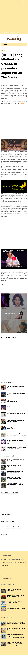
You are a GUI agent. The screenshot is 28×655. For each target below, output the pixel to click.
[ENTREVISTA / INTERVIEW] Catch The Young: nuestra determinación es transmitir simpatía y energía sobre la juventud (16, 636)
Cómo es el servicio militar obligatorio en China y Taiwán (14, 478)
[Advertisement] (14, 17)
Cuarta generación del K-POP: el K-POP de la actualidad (16, 387)
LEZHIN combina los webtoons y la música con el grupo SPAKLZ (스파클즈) (16, 607)
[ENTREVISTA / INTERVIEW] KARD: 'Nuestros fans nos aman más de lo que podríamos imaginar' (15, 644)
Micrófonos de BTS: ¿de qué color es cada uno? (16, 414)
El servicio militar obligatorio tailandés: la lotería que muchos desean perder (15, 484)
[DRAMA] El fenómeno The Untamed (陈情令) (17, 394)
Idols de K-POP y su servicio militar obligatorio (15, 460)
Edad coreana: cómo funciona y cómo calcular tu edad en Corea (16, 407)
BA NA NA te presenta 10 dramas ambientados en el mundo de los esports (15, 442)
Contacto (4, 569)
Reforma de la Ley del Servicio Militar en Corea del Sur (14, 466)
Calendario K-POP (7, 578)
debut (3, 50)
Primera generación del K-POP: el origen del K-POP (15, 427)
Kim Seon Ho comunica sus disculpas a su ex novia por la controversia (16, 448)
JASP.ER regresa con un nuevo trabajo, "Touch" (14, 590)
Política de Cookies (7, 572)
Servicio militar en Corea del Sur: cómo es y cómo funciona (15, 472)
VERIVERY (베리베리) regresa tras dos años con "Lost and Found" (15, 596)
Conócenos (5, 565)
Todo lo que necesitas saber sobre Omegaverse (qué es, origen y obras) (16, 434)
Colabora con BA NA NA (8, 575)
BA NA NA (21, 103)
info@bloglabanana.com (7, 32)
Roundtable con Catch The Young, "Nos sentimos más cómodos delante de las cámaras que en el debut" (16, 624)
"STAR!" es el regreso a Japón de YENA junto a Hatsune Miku (15, 602)
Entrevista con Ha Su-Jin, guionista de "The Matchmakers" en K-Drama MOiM (16, 630)
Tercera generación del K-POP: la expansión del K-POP (15, 421)
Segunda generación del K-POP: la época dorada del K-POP (15, 400)
